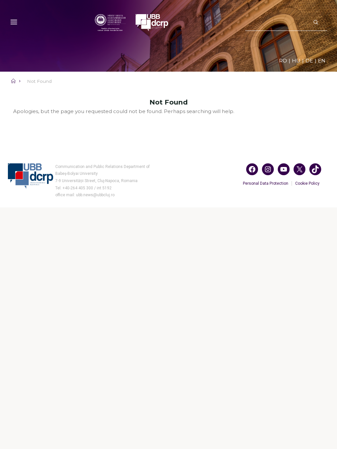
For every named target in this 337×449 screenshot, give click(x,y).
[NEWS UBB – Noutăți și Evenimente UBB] (131, 22)
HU (296, 61)
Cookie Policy (307, 183)
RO (283, 61)
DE (309, 61)
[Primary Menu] (14, 22)
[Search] (315, 22)
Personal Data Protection (265, 183)
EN (321, 61)
